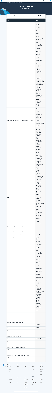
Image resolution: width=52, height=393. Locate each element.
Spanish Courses (41, 369)
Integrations (33, 368)
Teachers (25, 366)
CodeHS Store (33, 391)
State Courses (41, 368)
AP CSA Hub (41, 373)
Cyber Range (10, 372)
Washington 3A (11, 2)
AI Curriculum (41, 374)
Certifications (10, 369)
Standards (8, 2)
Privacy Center (41, 379)
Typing (9, 371)
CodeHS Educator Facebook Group (26, 391)
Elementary (33, 379)
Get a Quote (18, 366)
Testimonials (25, 382)
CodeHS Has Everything (34, 376)
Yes (32, 384)
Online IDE (10, 366)
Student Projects (25, 386)
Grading (33, 366)
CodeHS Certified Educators (17, 391)
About (40, 377)
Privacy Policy (41, 381)
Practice (41, 371)
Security (41, 382)
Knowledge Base (25, 385)
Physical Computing (34, 382)
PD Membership (10, 382)
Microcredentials (10, 381)
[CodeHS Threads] (7, 366)
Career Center (25, 387)
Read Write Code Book (26, 384)
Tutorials (41, 372)
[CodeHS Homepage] (3, 1)
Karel (17, 382)
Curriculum (41, 364)
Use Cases (25, 364)
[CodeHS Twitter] (6, 366)
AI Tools (33, 369)
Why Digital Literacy (26, 379)
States (25, 381)
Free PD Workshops (10, 379)
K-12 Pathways (41, 366)
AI (32, 377)
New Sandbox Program (19, 377)
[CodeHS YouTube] (5, 366)
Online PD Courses (10, 377)
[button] (7, 1)
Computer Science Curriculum (11, 368)
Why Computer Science (26, 377)
